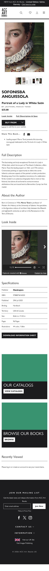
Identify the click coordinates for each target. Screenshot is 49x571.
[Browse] (24, 425)
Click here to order (29, 4)
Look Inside (7, 116)
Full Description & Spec (27, 116)
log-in (8, 467)
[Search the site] (21, 12)
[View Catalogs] (24, 376)
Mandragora (18, 290)
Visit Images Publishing (24, 543)
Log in (4, 127)
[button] (30, 12)
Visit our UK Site (28, 540)
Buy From (11, 122)
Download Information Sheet (19, 335)
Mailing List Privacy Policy (24, 511)
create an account (19, 467)
